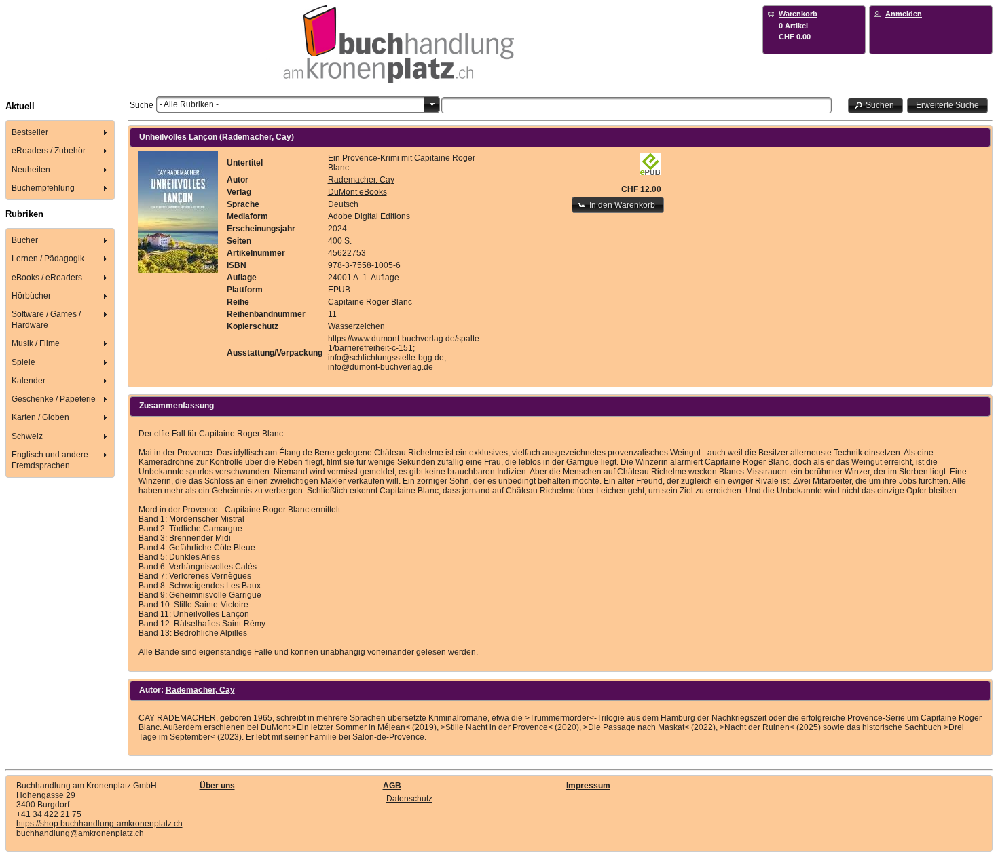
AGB (392, 786)
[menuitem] (60, 132)
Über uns (217, 786)
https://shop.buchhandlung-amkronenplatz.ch (99, 824)
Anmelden (903, 13)
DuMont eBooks (357, 192)
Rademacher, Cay (361, 180)
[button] (876, 105)
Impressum (588, 786)
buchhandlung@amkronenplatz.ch (80, 833)
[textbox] (636, 105)
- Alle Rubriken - (189, 104)
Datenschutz (409, 798)
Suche (141, 105)
